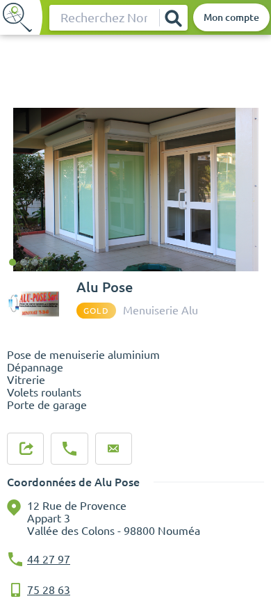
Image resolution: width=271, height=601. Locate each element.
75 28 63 (48, 590)
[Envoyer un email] (113, 448)
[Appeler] (69, 448)
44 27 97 (48, 559)
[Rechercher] (173, 18)
